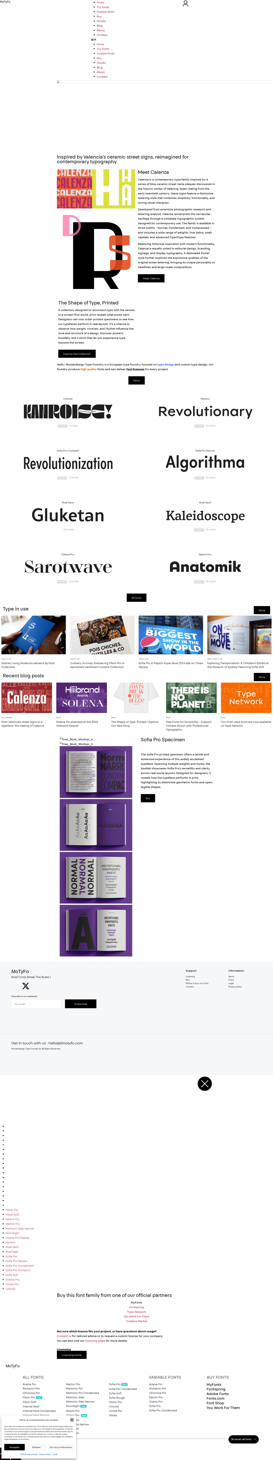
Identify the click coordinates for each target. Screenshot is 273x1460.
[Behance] (36, 986)
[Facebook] (58, 986)
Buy (99, 16)
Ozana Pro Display (17, 1154)
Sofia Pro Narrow (205, 450)
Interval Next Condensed (39, 1410)
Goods (101, 21)
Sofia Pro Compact (68, 450)
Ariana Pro (29, 1384)
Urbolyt (68, 398)
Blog (100, 25)
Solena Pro (67, 554)
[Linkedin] (14, 986)
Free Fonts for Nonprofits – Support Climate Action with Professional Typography (189, 725)
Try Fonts (103, 7)
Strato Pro (115, 1402)
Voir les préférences (61, 1447)
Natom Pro (205, 554)
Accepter (15, 1447)
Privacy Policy (45, 1454)
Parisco (205, 398)
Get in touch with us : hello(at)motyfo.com (47, 1042)
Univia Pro (12, 1200)
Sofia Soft (12, 1191)
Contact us (64, 1336)
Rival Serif (205, 502)
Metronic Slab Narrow (20, 1144)
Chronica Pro (31, 1392)
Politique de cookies (29, 1454)
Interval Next (31, 1406)
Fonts (100, 2)
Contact (102, 34)
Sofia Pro (11, 1172)
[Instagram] (47, 986)
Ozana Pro (72, 1415)
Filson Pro (12, 1126)
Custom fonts (105, 11)
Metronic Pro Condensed (82, 1392)
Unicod (114, 1406)
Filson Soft (12, 1131)
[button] (72, 1419)
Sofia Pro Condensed (20, 1182)
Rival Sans (68, 502)
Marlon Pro (13, 1140)
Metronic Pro (74, 1388)
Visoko (113, 1415)
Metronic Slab (75, 1397)
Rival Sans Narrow (77, 1424)
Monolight (12, 1149)
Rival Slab (12, 1168)
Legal (55, 1454)
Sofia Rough (117, 1397)
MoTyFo (7, 1078)
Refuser (36, 1447)
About (101, 30)
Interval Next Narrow (36, 1415)
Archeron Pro (31, 1388)
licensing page (95, 1340)
